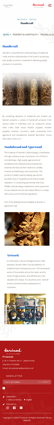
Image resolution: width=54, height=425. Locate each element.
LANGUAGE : (11, 397)
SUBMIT (46, 382)
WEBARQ (27, 420)
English (29, 400)
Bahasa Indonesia (15, 400)
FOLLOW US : (11, 404)
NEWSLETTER (14, 376)
